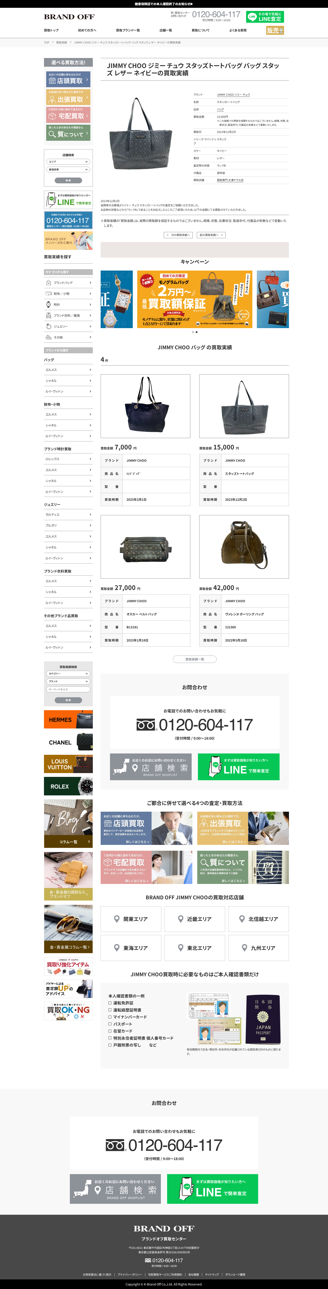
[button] (193, 332)
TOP (46, 42)
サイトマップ (212, 1274)
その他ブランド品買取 (61, 615)
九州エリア (263, 948)
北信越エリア (263, 919)
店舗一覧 (166, 30)
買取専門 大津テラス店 (230, 180)
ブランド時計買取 (57, 448)
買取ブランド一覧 (128, 30)
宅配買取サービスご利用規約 (165, 1274)
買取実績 (61, 42)
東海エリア (135, 948)
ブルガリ (51, 525)
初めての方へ (87, 30)
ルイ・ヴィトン (54, 391)
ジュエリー (52, 504)
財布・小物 (52, 404)
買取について (201, 30)
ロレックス (52, 459)
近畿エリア (199, 919)
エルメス (51, 369)
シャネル (51, 380)
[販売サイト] (275, 30)
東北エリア (199, 948)
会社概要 (193, 1274)
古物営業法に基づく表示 (97, 1274)
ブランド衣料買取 (57, 571)
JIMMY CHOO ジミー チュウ (233, 95)
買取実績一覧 (194, 659)
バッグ (49, 359)
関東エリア (135, 919)
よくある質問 (238, 30)
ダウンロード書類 (235, 1274)
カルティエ (52, 514)
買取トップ (51, 30)
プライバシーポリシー (130, 1274)
